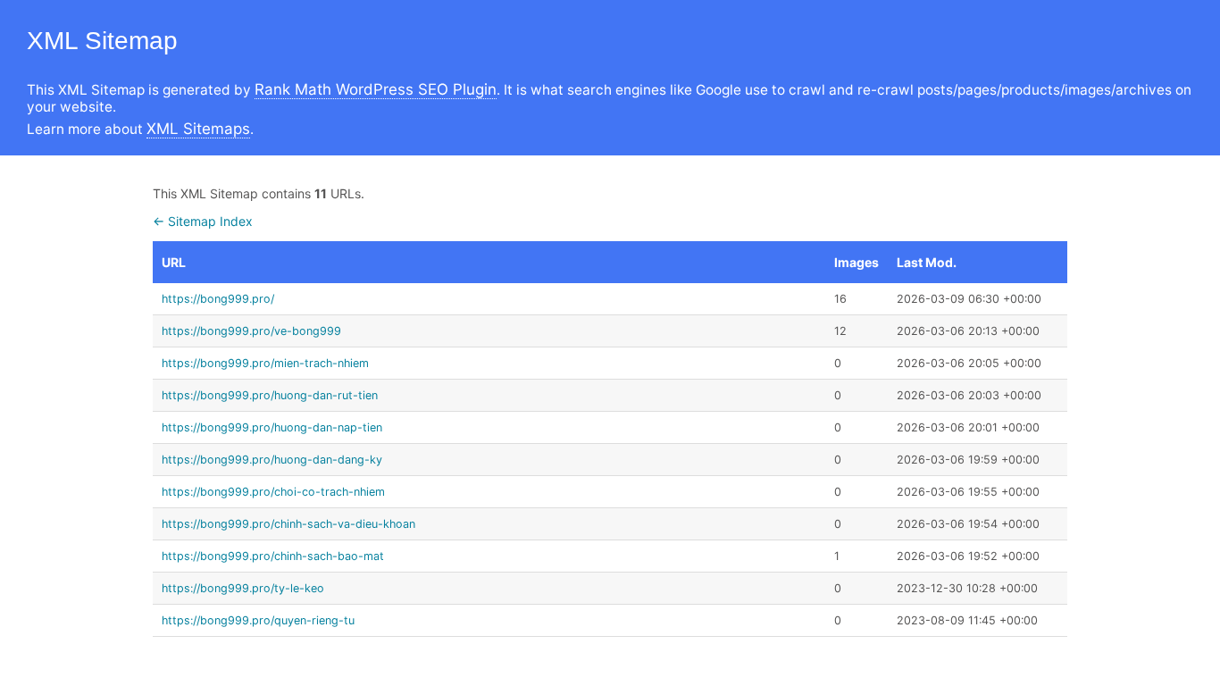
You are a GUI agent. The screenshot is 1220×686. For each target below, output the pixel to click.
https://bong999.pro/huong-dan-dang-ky (272, 459)
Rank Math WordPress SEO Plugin (376, 89)
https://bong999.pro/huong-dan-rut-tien (270, 395)
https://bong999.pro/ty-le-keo (243, 588)
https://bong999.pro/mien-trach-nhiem (265, 363)
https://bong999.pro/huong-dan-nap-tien (272, 427)
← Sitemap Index (203, 221)
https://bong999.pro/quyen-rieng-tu (258, 620)
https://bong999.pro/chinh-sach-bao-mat (273, 556)
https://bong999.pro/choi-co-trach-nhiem (273, 491)
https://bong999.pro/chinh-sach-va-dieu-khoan (288, 524)
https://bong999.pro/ (218, 298)
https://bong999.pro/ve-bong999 (251, 331)
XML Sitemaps (198, 129)
